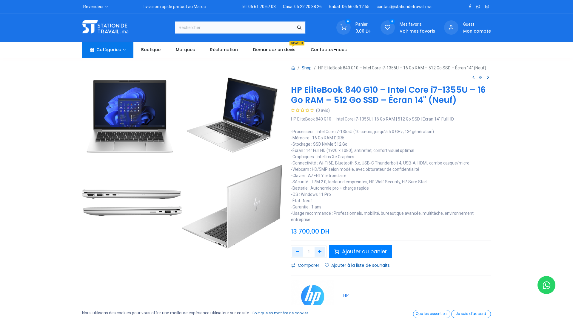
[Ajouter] (320, 251)
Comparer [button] (308, 265)
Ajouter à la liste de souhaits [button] (360, 265)
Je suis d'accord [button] (471, 313)
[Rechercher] (299, 27)
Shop (307, 67)
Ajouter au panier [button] (364, 251)
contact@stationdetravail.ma (404, 6)
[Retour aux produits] (480, 77)
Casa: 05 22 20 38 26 (302, 6)
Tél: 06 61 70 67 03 (258, 6)
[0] (343, 27)
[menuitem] (150, 50)
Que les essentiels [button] (432, 313)
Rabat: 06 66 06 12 (346, 6)
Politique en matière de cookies (280, 313)
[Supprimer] (297, 251)
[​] (470, 6)
